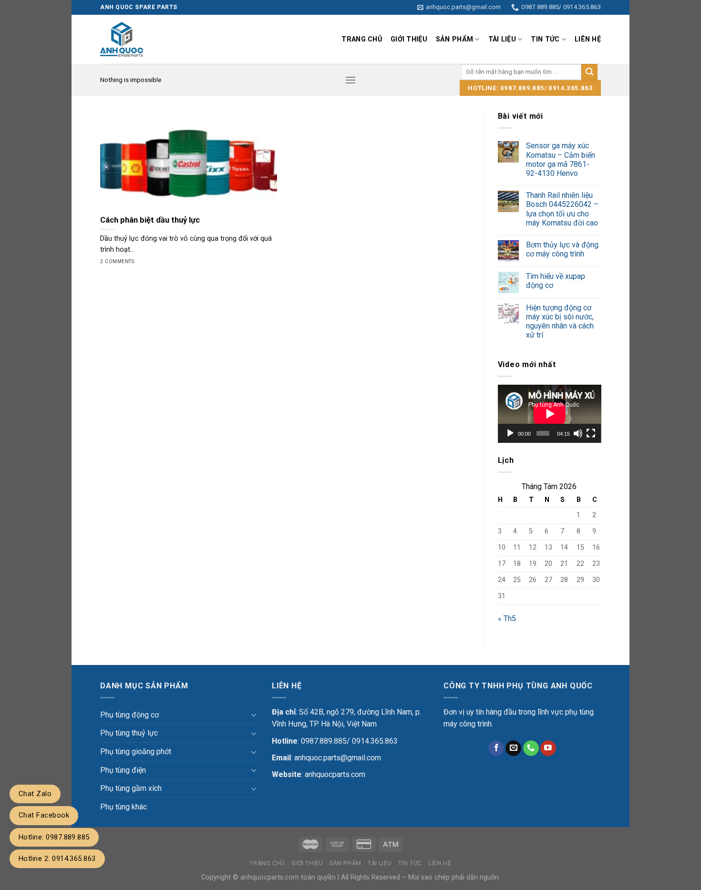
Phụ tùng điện (123, 770)
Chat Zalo (35, 793)
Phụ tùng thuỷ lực (129, 732)
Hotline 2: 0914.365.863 (57, 858)
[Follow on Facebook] (496, 748)
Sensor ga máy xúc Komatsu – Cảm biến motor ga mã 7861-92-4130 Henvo (560, 159)
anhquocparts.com (335, 774)
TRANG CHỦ (361, 39)
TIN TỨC (545, 39)
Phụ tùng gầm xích (131, 788)
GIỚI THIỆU (409, 39)
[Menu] (350, 80)
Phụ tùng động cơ (129, 714)
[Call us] (531, 748)
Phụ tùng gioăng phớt (135, 751)
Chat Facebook (44, 815)
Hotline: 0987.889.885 (54, 837)
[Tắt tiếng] (578, 433)
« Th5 (507, 618)
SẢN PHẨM (454, 39)
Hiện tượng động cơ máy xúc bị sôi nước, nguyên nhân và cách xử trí (560, 321)
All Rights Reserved (370, 877)
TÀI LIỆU (502, 39)
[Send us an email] (513, 748)
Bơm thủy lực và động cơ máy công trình (562, 249)
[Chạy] (510, 433)
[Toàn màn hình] (591, 433)
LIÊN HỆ (588, 39)
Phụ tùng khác (123, 806)
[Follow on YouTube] (548, 748)
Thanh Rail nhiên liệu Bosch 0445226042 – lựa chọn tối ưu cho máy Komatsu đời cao (562, 209)
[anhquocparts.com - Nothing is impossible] (184, 39)
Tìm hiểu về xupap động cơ (555, 281)
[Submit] (589, 72)
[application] (549, 414)
